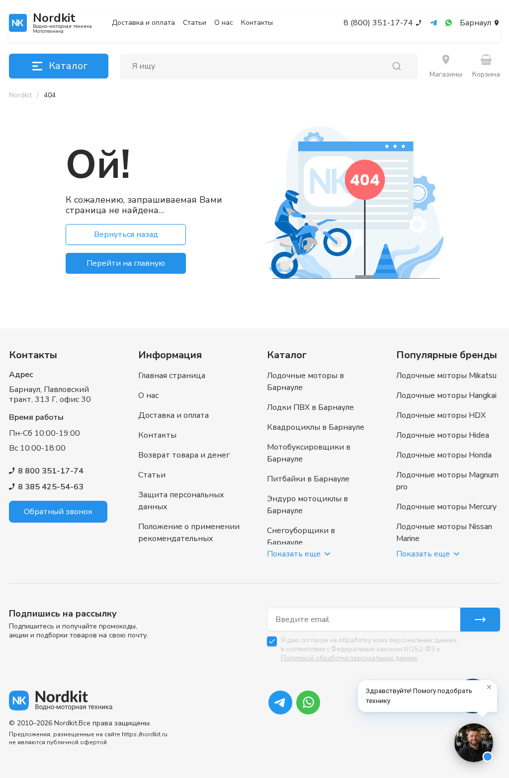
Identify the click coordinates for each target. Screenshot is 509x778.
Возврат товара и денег (184, 455)
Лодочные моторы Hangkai (446, 395)
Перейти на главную (125, 263)
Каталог (68, 66)
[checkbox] (272, 641)
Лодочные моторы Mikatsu (446, 375)
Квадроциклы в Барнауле (315, 427)
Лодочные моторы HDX (441, 415)
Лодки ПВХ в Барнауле (310, 407)
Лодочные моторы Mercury (446, 506)
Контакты (257, 22)
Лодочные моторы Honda (444, 455)
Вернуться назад (126, 234)
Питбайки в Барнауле (308, 478)
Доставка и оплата (143, 22)
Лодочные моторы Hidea (442, 435)
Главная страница (171, 375)
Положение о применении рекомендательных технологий (189, 538)
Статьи (194, 22)
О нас (223, 22)
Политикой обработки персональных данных (349, 658)
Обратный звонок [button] (58, 511)
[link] (50, 95)
